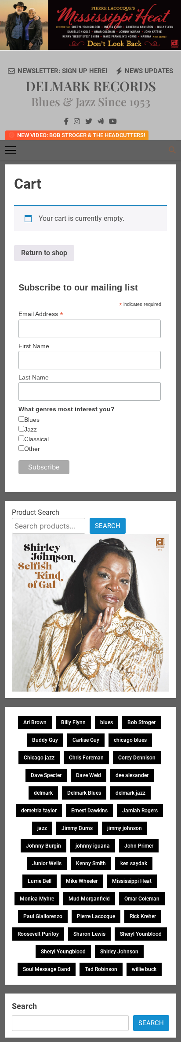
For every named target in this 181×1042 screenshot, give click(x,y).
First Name (33, 346)
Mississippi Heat (132, 881)
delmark (43, 793)
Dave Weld (88, 775)
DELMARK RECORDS (90, 86)
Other (32, 448)
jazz (42, 828)
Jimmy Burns (77, 828)
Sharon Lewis (89, 934)
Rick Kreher (143, 916)
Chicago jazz (39, 758)
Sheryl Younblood (141, 934)
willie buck (144, 969)
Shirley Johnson (119, 952)
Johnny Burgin (43, 846)
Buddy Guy (45, 740)
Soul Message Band (46, 969)
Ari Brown (35, 722)
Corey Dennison (137, 758)
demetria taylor (39, 811)
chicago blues (130, 740)
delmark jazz (130, 793)
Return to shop (44, 253)
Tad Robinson (101, 969)
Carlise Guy (85, 740)
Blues (32, 419)
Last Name (33, 377)
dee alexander (132, 775)
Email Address (40, 314)
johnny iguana (93, 846)
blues (106, 722)
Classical (36, 439)
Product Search (35, 512)
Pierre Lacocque (96, 916)
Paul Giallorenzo (42, 916)
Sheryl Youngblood (63, 952)
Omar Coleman (141, 899)
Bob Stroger (141, 722)
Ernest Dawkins (89, 811)
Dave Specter (46, 775)
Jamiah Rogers (140, 811)
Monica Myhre (37, 899)
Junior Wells (47, 863)
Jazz (30, 429)
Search (107, 526)
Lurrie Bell (39, 881)
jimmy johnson (124, 828)
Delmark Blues (84, 793)
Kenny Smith (91, 863)
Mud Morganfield (89, 899)
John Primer (138, 846)
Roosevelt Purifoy (38, 934)
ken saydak (133, 863)
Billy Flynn (73, 722)
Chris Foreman (86, 758)
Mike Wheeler (82, 881)
